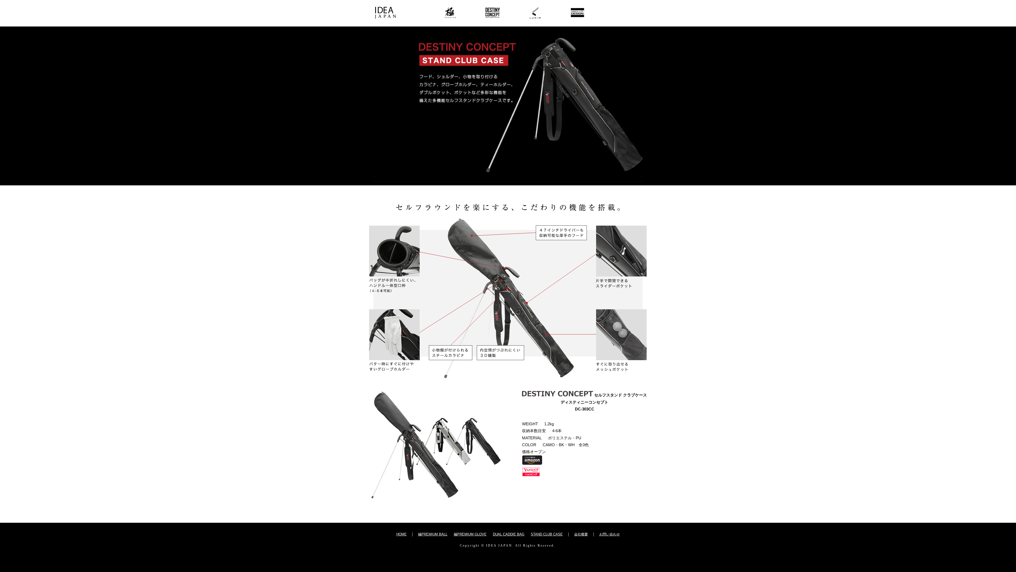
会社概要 (581, 534)
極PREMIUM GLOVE (470, 534)
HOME (401, 534)
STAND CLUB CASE (547, 534)
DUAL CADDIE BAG (508, 534)
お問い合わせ (609, 534)
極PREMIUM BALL (432, 534)
